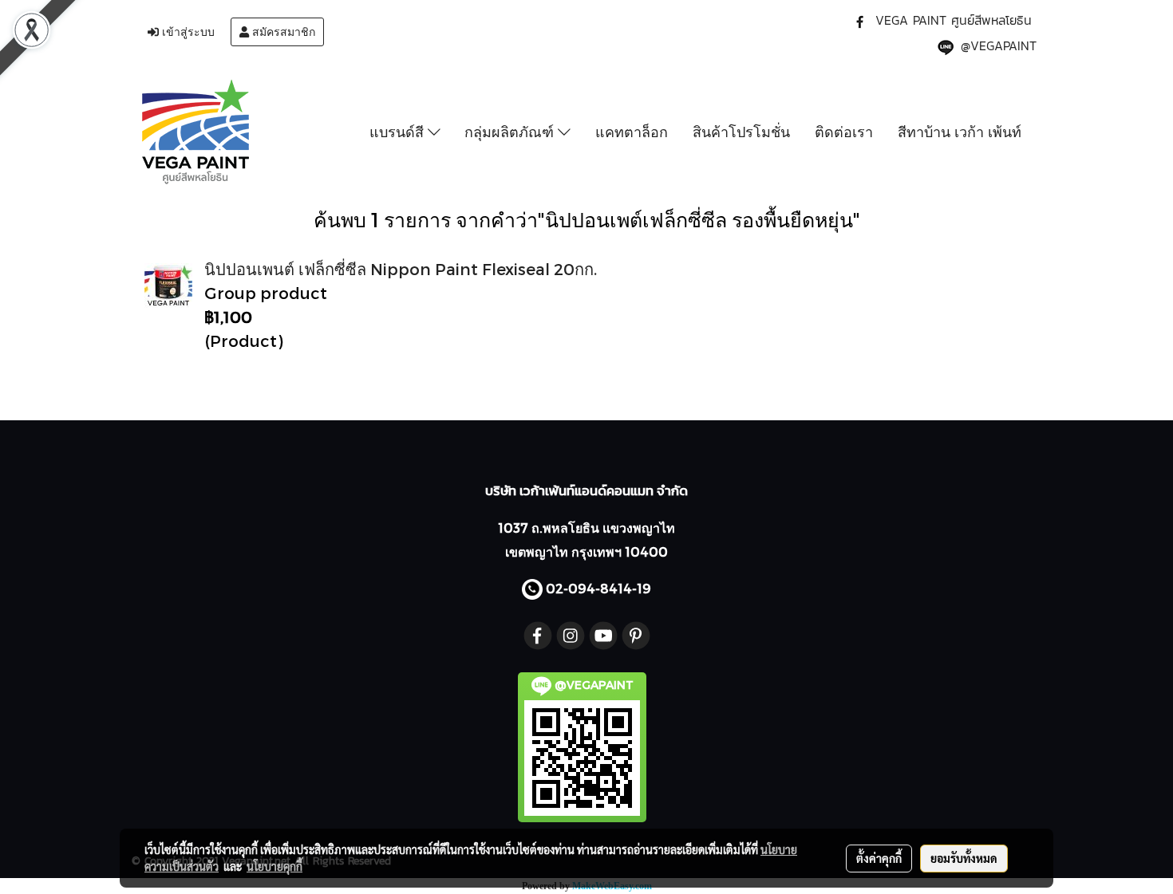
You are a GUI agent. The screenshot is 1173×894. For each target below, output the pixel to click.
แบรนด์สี (398, 131)
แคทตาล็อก (631, 131)
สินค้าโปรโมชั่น (741, 131)
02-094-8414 (589, 588)
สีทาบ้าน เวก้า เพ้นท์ (959, 131)
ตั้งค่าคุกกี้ (879, 858)
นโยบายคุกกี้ (274, 866)
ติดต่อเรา (844, 131)
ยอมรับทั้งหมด (963, 858)
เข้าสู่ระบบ (187, 32)
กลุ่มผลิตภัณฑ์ (511, 131)
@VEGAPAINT (999, 45)
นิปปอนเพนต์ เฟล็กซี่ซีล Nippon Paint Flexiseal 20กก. (400, 268)
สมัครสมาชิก (282, 32)
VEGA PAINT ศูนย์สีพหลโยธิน (953, 20)
